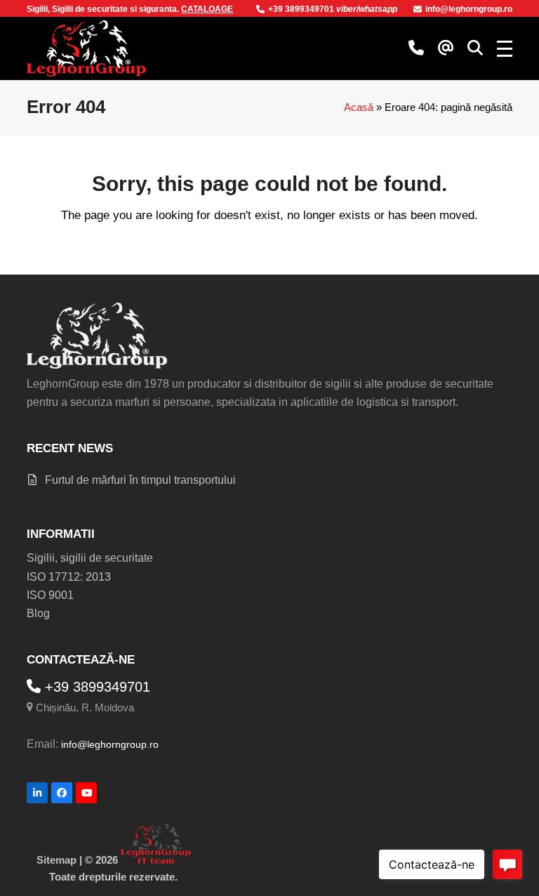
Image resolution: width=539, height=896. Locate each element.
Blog (38, 613)
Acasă (358, 107)
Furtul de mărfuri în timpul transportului (140, 480)
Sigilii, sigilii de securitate (90, 558)
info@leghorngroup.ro (468, 9)
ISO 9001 (50, 595)
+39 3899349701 (302, 9)
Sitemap (56, 860)
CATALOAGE (207, 9)
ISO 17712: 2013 (69, 577)
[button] (475, 48)
